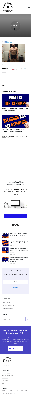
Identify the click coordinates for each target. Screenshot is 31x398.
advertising (6, 302)
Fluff (3, 383)
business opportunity (7, 375)
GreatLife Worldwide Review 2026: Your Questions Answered (19, 259)
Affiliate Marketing (8, 308)
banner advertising (7, 373)
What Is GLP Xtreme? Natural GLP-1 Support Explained (15, 103)
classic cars (5, 380)
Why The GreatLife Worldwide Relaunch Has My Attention (15, 124)
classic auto (5, 378)
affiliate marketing (8, 305)
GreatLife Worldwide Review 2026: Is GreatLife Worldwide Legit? (19, 250)
